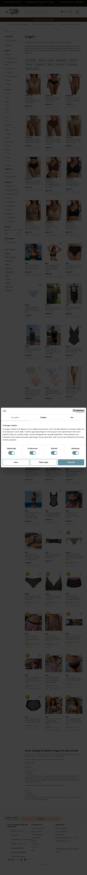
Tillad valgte (43, 462)
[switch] (33, 453)
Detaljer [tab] (43, 417)
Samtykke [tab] (15, 417)
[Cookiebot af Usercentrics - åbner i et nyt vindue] (74, 411)
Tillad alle (71, 462)
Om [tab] (71, 417)
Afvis (16, 462)
